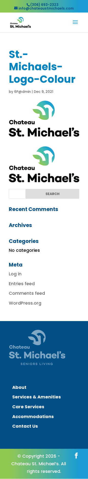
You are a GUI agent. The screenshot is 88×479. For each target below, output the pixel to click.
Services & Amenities (36, 397)
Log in (15, 274)
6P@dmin (22, 91)
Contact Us (25, 426)
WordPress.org (25, 303)
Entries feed (22, 284)
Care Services (28, 407)
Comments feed (27, 293)
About (19, 387)
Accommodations (33, 416)
